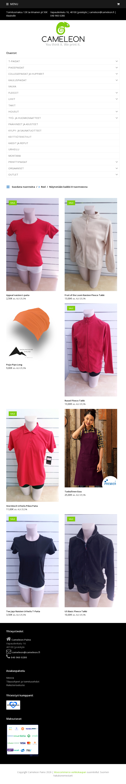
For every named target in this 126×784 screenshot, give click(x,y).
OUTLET (13, 174)
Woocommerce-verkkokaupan (70, 772)
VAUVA (12, 86)
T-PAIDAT (14, 61)
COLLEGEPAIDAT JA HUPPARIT (26, 73)
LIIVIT (11, 99)
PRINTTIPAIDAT (17, 162)
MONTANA (14, 155)
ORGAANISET (16, 168)
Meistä (10, 677)
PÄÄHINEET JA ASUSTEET (23, 124)
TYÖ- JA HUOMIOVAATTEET (24, 118)
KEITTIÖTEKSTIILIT (20, 136)
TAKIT (12, 105)
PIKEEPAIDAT (16, 67)
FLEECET (13, 92)
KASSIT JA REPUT (18, 143)
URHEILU (13, 149)
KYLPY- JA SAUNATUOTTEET (25, 130)
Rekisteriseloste (15, 685)
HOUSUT (13, 111)
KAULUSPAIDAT (17, 80)
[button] (12, 4)
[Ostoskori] (118, 4)
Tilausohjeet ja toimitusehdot (22, 681)
